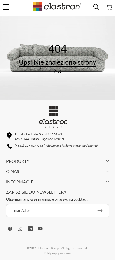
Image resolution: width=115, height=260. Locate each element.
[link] (57, 71)
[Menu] (6, 7)
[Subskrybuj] (100, 210)
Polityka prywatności (57, 253)
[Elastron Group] (57, 7)
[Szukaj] (96, 7)
